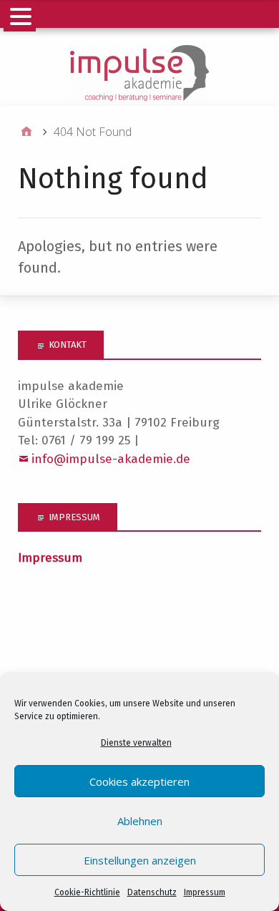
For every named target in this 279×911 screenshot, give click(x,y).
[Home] (26, 131)
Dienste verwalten (136, 743)
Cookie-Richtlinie (87, 892)
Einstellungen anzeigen (140, 860)
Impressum (204, 892)
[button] (20, 16)
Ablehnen (139, 821)
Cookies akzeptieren (139, 781)
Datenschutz (152, 892)
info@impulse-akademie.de (110, 459)
